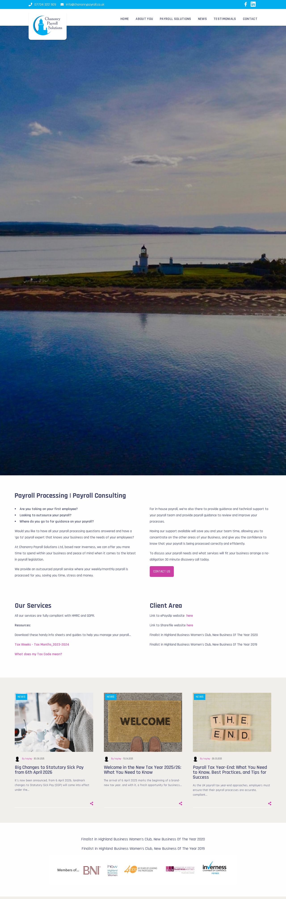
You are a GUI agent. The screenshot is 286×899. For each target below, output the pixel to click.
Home (124, 19)
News (202, 19)
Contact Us (161, 571)
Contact (250, 19)
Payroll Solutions (175, 19)
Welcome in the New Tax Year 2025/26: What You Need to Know (142, 770)
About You (144, 19)
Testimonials (225, 19)
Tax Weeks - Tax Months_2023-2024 (42, 644)
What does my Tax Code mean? (38, 654)
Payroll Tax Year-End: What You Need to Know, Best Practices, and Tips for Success (230, 772)
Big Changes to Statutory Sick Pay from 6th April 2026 (49, 770)
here (189, 615)
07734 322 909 (45, 4)
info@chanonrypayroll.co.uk (85, 4)
